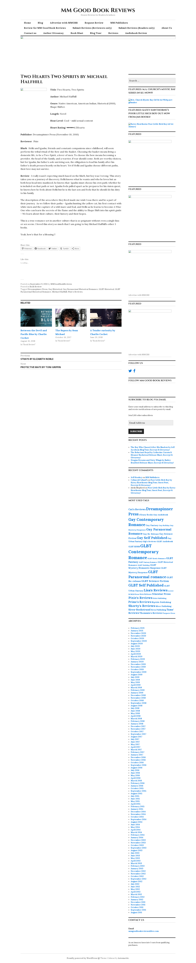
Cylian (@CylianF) (139, 480)
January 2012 (137, 899)
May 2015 (135, 801)
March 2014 (136, 832)
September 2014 (138, 819)
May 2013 (135, 858)
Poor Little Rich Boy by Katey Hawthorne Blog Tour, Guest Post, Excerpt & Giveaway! (151, 482)
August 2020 (137, 643)
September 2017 (138, 734)
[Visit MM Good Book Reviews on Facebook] (134, 371)
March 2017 (136, 749)
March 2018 (136, 718)
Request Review (94, 22)
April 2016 (135, 778)
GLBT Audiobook (165, 541)
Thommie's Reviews (150, 613)
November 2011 (138, 905)
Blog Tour (95, 33)
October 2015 (137, 788)
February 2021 (137, 628)
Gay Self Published (152, 538)
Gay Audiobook (160, 514)
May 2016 (135, 775)
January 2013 (137, 868)
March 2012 (136, 894)
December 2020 (138, 633)
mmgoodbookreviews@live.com (143, 931)
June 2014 (135, 824)
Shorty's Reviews (141, 606)
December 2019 (138, 664)
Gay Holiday (164, 525)
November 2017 (138, 729)
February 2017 (137, 752)
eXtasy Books (146, 514)
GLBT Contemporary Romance (143, 551)
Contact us (30, 33)
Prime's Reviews (139, 602)
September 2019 (138, 672)
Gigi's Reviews (149, 541)
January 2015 (137, 809)
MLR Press (135, 594)
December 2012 (138, 871)
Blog (40, 22)
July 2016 (135, 770)
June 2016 (135, 773)
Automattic (123, 958)
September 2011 (138, 910)
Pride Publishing (159, 598)
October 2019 (137, 669)
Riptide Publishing (161, 602)
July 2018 (135, 708)
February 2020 (138, 659)
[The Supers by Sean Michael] (71, 318)
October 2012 (137, 876)
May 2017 (135, 744)
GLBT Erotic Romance (157, 558)
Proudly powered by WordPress (82, 958)
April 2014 (135, 830)
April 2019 (135, 685)
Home (27, 22)
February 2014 (137, 835)
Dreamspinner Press (37, 289)
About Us (166, 27)
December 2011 (138, 902)
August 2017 (136, 736)
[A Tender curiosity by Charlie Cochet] (106, 318)
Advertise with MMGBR (64, 22)
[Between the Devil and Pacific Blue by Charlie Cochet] (36, 318)
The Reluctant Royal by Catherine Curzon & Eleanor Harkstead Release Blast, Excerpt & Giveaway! (151, 455)
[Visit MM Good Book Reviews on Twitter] (130, 371)
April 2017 (135, 747)
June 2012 (135, 886)
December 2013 (138, 840)
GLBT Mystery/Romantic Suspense (144, 566)
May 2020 (135, 651)
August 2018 (136, 705)
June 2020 (135, 649)
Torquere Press (169, 613)
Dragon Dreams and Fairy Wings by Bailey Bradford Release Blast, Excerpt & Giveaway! (152, 461)
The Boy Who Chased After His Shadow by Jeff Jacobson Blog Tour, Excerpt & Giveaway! (152, 448)
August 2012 (136, 881)
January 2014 (137, 837)
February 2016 (137, 783)
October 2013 (137, 845)
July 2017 (135, 739)
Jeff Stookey (136, 477)
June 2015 (135, 799)
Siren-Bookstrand (139, 609)
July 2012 (135, 884)
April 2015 (135, 804)
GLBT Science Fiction (155, 581)
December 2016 (138, 757)
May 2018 (135, 713)
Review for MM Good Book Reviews (45, 27)
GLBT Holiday (144, 565)
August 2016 (136, 767)
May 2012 (135, 889)
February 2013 (137, 866)
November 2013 (138, 842)
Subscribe (136, 431)
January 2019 (137, 693)
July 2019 (135, 677)
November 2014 (138, 814)
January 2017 (137, 755)
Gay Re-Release (151, 534)
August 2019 (136, 674)
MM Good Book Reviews (98, 10)
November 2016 (138, 760)
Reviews (113, 33)
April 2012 (135, 892)
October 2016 (137, 762)
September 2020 (139, 641)
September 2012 (138, 879)
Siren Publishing (158, 610)
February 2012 (137, 897)
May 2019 (135, 682)
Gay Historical (55, 289)
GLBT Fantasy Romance (148, 562)
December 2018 (138, 695)
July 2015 (135, 796)
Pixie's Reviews (75, 292)
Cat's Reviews (137, 509)
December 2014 (138, 811)
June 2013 (135, 855)
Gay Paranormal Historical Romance (80, 289)
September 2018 (138, 703)
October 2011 (137, 907)
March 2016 (136, 780)
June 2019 (135, 680)
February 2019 (137, 690)
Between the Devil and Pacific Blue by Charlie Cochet (34, 334)
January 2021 (137, 630)
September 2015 (138, 791)
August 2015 (136, 793)
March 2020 (136, 656)
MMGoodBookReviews (61, 284)
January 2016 (137, 786)
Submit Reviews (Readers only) (137, 27)
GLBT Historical (106, 289)
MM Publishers (119, 22)
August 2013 (136, 850)
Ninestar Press (161, 594)
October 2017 (137, 731)
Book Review (36, 286)
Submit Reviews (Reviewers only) (92, 27)
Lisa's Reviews (156, 590)
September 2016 (138, 765)
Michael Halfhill (59, 292)
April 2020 (136, 654)
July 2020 (135, 646)
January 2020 (137, 661)
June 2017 (135, 742)
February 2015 (137, 806)
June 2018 (135, 711)
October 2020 (137, 638)
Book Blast (77, 33)
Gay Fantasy (152, 525)
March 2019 (136, 687)
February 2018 (137, 721)
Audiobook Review (136, 33)
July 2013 (135, 853)
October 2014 (137, 817)
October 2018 (137, 700)
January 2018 (137, 724)
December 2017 (138, 726)
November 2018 (138, 698)
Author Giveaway (53, 33)
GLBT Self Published (146, 585)
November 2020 (138, 636)
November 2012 (138, 874)
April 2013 (135, 861)
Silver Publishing (163, 606)
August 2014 (136, 822)
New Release (146, 594)
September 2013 (138, 848)
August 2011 (136, 912)
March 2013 (136, 863)
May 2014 (135, 827)
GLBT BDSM (134, 546)
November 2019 (138, 667)
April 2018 (135, 716)
